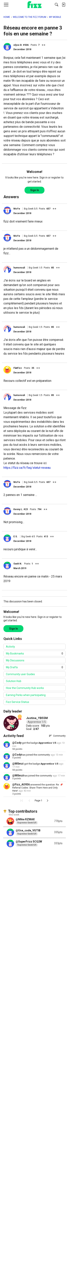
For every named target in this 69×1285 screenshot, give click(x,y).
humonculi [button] (19, 267)
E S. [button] (15, 536)
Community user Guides (20, 674)
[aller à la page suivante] (47, 800)
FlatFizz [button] (17, 368)
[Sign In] (63, 4)
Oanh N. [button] (17, 563)
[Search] (56, 4)
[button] (7, 47)
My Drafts (34, 667)
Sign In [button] (34, 190)
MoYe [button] (16, 208)
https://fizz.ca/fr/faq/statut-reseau (27, 468)
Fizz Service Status (17, 701)
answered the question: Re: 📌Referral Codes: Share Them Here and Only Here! (37, 787)
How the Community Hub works (25, 688)
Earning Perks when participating (26, 695)
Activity (10, 646)
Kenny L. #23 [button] (20, 509)
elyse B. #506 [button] (21, 45)
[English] (35, 4)
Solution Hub (13, 681)
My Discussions (15, 660)
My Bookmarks (34, 653)
